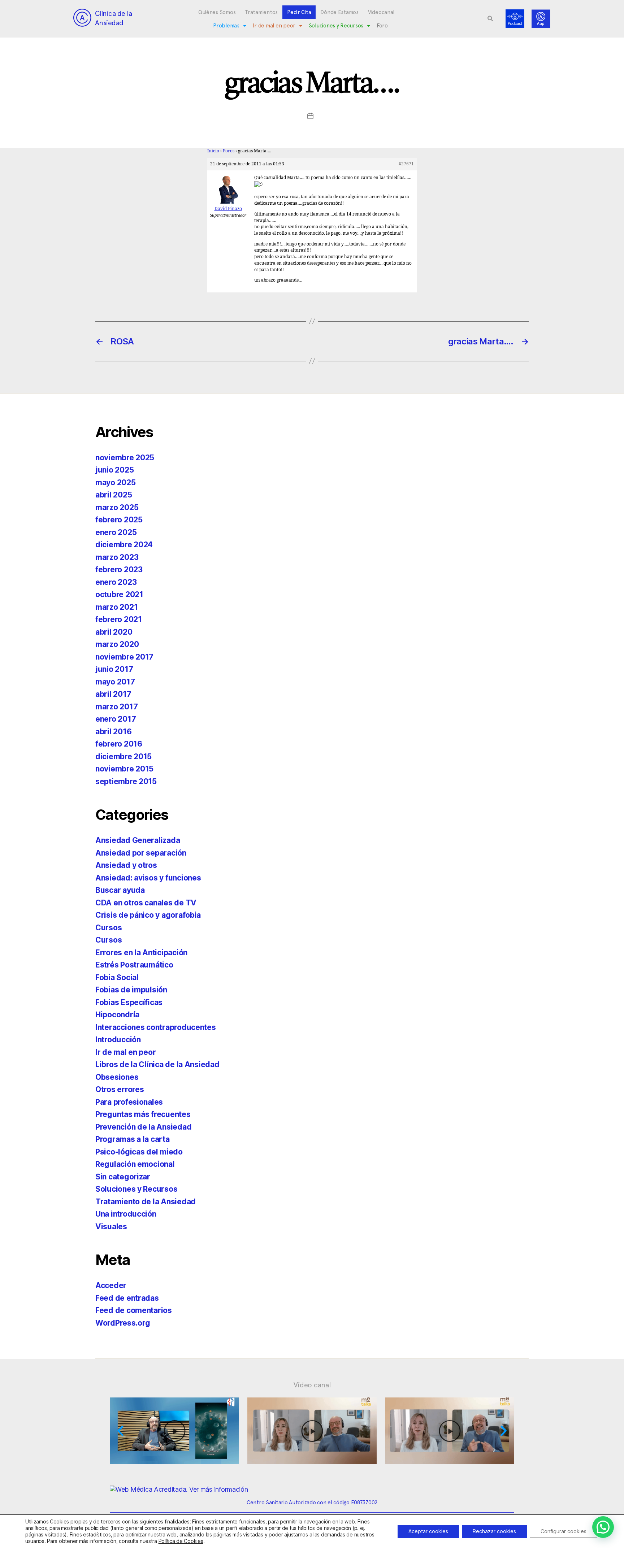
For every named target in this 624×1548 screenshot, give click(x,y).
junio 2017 (114, 669)
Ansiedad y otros (126, 865)
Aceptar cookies (428, 1531)
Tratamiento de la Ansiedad (145, 1201)
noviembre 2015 (124, 768)
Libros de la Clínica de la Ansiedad (157, 1064)
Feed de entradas (127, 1298)
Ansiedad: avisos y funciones (148, 877)
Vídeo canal (312, 1384)
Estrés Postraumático (134, 964)
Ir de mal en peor (274, 25)
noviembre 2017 (124, 656)
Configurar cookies (563, 1531)
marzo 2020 (117, 644)
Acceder (110, 1285)
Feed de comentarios (133, 1310)
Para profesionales (129, 1101)
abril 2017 (113, 694)
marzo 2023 (116, 557)
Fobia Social (117, 977)
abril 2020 (113, 631)
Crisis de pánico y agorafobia (148, 914)
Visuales (111, 1226)
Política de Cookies (181, 1541)
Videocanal (381, 12)
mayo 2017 (115, 681)
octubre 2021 (119, 594)
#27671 (406, 164)
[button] (490, 19)
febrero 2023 (119, 569)
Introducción (118, 1039)
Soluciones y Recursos (336, 25)
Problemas (226, 25)
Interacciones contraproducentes (155, 1027)
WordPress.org (122, 1322)
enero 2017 (115, 718)
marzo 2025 (116, 507)
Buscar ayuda (120, 890)
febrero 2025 (119, 519)
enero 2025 (115, 532)
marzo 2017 (116, 706)
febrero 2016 (118, 743)
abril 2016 (113, 731)
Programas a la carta (132, 1139)
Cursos (108, 927)
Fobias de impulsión (131, 989)
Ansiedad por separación (140, 852)
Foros (228, 151)
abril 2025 (113, 494)
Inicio (213, 151)
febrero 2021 (118, 619)
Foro (382, 25)
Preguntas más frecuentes (143, 1114)
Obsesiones (116, 1077)
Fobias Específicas (128, 1002)
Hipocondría (117, 1014)
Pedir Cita (299, 12)
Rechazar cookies (494, 1531)
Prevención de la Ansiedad (143, 1126)
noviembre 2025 (124, 457)
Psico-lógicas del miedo (139, 1151)
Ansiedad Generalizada (137, 840)
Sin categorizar (122, 1176)
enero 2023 (115, 582)
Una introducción (125, 1213)
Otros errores (119, 1089)
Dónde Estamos (339, 12)
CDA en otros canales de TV (145, 902)
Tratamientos (261, 12)
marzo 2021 (116, 607)
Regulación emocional (135, 1164)
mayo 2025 (115, 482)
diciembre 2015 (123, 756)
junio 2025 (114, 469)
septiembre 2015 (126, 781)
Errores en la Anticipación (141, 952)
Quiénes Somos (217, 12)
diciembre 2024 (124, 544)
